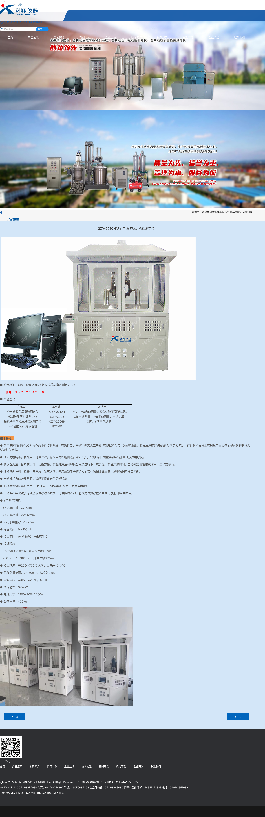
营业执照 (109, 782)
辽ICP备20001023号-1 (89, 782)
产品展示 (33, 37)
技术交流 (136, 37)
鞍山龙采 (133, 782)
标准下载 (188, 37)
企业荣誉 (213, 37)
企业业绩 (110, 37)
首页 (10, 37)
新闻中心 (85, 37)
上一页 (14, 716)
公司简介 (59, 37)
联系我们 (239, 37)
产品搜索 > (14, 219)
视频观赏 (162, 37)
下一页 (238, 716)
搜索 (40, 29)
